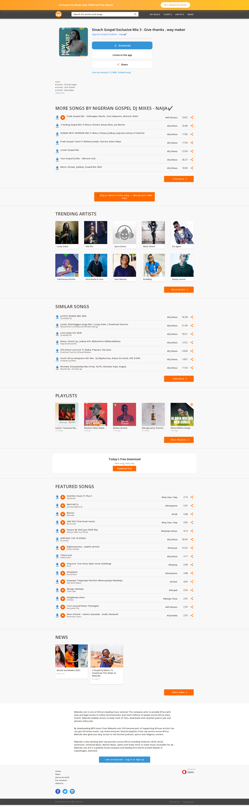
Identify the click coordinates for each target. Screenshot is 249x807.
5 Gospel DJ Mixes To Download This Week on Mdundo (104, 673)
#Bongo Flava (170, 598)
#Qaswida (172, 615)
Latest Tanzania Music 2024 (66, 428)
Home (58, 771)
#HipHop (173, 564)
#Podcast (173, 548)
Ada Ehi (89, 246)
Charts (168, 14)
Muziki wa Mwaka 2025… (69, 670)
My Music (155, 14)
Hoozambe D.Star (94, 279)
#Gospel (173, 590)
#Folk (175, 514)
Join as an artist (62, 777)
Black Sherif (149, 246)
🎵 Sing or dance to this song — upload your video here (124, 196)
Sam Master (120, 279)
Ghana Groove (120, 428)
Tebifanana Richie (66, 279)
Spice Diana (120, 246)
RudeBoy (147, 279)
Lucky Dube (62, 246)
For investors (61, 780)
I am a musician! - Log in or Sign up (124, 759)
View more (60, 93)
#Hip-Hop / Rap (170, 497)
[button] (122, 64)
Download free (124, 468)
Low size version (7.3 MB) (104, 72)
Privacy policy (188, 802)
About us (59, 783)
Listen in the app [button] (122, 55)
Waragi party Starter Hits (153, 428)
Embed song (124, 72)
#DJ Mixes (172, 125)
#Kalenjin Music (169, 531)
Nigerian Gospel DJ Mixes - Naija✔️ (109, 34)
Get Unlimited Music (175, 5)
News (57, 774)
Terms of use (174, 802)
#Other (174, 581)
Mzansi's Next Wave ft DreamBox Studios (95, 428)
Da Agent (176, 246)
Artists (179, 14)
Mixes (191, 14)
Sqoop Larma (178, 279)
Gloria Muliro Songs (180, 428)
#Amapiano (171, 505)
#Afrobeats (171, 117)
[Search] (135, 14)
